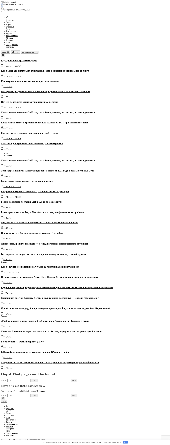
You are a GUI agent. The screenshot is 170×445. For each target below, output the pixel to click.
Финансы (10, 155)
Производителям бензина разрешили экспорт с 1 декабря (32, 233)
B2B (8, 42)
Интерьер (10, 40)
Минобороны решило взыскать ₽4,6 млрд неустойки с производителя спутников (44, 243)
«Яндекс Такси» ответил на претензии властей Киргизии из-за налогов (39, 222)
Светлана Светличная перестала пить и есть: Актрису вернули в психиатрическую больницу (51, 331)
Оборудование (12, 45)
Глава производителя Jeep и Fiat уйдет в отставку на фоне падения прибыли (42, 212)
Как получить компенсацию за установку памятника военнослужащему (40, 266)
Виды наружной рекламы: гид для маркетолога (27, 181)
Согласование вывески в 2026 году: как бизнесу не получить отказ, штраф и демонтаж (48, 112)
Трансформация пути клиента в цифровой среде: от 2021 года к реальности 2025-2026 (47, 170)
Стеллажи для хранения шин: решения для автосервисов (32, 143)
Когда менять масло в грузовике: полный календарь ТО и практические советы (44, 122)
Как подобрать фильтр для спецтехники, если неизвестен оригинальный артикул (45, 70)
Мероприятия (12, 36)
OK (125, 442)
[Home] (7, 18)
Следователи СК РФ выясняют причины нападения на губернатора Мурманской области (50, 362)
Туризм (9, 33)
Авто (8, 29)
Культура (10, 20)
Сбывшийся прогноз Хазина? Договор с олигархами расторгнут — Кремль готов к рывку (50, 298)
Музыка (9, 38)
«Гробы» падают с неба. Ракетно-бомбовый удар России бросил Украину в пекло (45, 321)
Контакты (10, 47)
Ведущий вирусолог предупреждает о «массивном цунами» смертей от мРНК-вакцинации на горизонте (57, 287)
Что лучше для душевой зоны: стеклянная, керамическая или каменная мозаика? (45, 91)
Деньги (4, 262)
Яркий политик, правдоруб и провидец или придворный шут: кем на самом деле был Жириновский (55, 308)
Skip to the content (8, 2)
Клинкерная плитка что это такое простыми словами (30, 81)
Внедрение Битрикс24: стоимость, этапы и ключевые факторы (35, 191)
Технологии (11, 31)
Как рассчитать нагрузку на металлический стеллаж (29, 133)
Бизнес (9, 153)
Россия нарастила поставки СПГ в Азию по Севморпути (31, 201)
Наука (8, 24)
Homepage (40, 391)
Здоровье (10, 27)
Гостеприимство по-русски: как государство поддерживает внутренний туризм (43, 254)
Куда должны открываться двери (19, 60)
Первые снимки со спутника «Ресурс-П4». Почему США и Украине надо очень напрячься (49, 277)
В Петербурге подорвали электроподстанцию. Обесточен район (35, 352)
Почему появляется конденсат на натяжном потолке (29, 102)
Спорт (8, 22)
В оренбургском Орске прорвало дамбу (22, 341)
